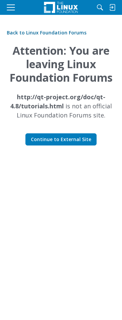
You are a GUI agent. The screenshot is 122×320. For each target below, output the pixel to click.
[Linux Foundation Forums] (61, 7)
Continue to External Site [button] (61, 139)
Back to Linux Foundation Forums (46, 32)
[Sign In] (112, 7)
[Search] (100, 7)
